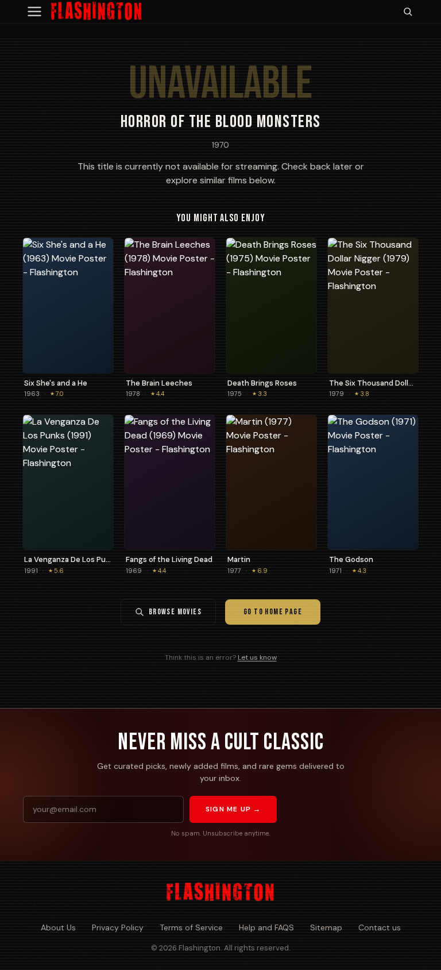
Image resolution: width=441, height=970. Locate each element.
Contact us (379, 927)
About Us (58, 927)
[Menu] (34, 11)
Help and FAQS (266, 927)
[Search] (407, 11)
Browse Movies (175, 612)
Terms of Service (191, 927)
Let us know (257, 657)
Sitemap (326, 927)
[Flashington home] (220, 892)
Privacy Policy (118, 927)
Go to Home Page (272, 612)
